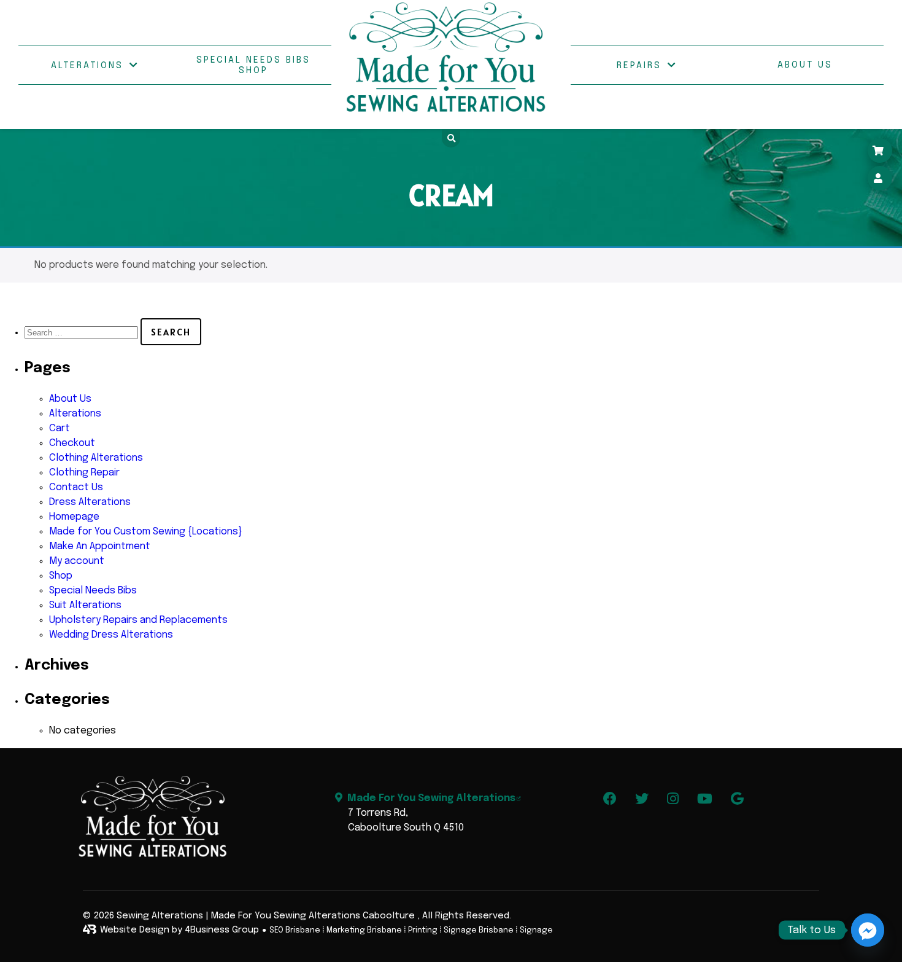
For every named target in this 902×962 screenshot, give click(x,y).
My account (76, 561)
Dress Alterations (90, 502)
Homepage (74, 517)
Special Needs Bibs (93, 590)
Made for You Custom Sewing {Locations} (145, 531)
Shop (60, 576)
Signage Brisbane (479, 930)
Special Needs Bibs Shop (253, 65)
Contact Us (76, 487)
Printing (423, 930)
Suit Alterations (85, 605)
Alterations (87, 65)
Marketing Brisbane (364, 930)
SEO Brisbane (294, 930)
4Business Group (222, 930)
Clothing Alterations (96, 458)
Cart (59, 428)
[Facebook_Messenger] (867, 930)
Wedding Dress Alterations (111, 635)
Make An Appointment (99, 546)
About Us (805, 65)
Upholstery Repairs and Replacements (138, 620)
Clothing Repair (84, 472)
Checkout (72, 443)
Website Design (134, 930)
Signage (536, 930)
